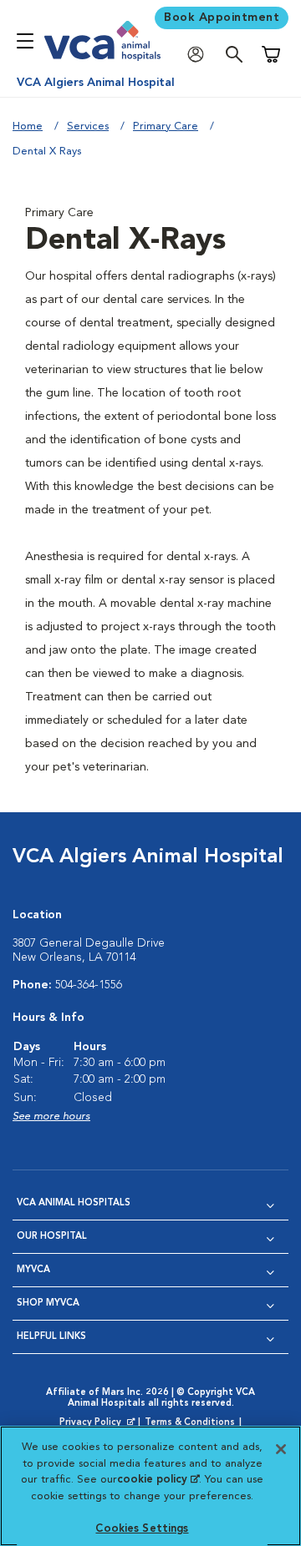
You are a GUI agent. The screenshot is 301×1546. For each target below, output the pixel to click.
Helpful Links (51, 1336)
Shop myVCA (48, 1303)
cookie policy (158, 1479)
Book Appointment (221, 17)
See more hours (51, 1116)
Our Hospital (52, 1236)
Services (88, 126)
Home (28, 126)
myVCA (33, 1270)
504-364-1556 (88, 985)
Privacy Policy (98, 1423)
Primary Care (165, 126)
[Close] (281, 1449)
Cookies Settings (141, 1528)
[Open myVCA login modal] (200, 54)
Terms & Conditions (190, 1422)
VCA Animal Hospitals (73, 1203)
